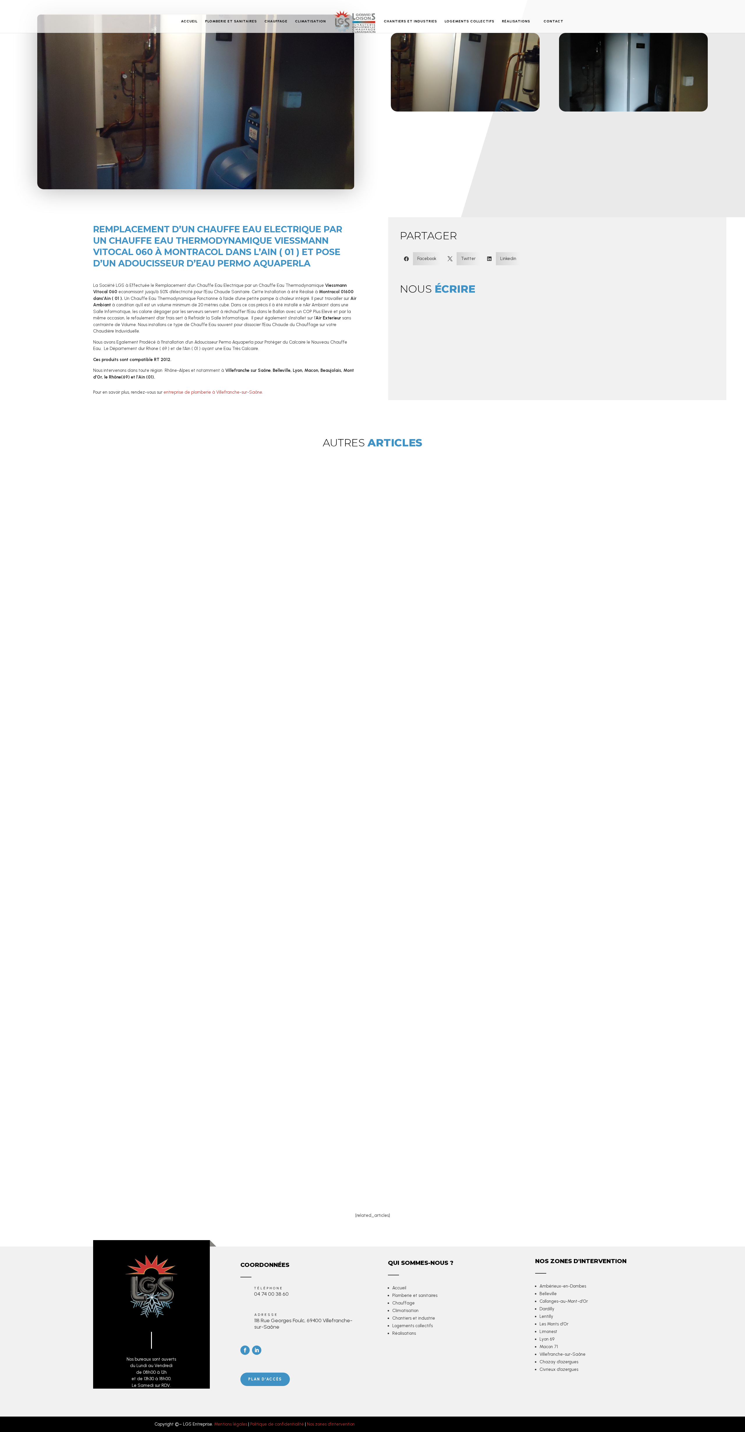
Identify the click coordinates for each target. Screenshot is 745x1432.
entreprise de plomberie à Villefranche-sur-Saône (213, 392)
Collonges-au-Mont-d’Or (564, 1301)
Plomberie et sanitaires (414, 1295)
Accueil (399, 1287)
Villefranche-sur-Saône (563, 1354)
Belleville (548, 1293)
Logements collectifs (412, 1325)
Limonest (548, 1331)
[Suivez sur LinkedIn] (256, 1350)
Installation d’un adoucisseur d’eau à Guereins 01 (175, 1152)
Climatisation (405, 1310)
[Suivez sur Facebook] (245, 1350)
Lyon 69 (547, 1339)
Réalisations (404, 1333)
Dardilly (547, 1308)
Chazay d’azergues (559, 1361)
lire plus (136, 1192)
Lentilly (546, 1316)
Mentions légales (230, 1424)
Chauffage (403, 1303)
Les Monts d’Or (554, 1324)
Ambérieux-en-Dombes (563, 1286)
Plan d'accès (265, 1379)
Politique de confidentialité (277, 1424)
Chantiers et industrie (413, 1318)
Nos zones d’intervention (331, 1424)
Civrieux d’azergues (559, 1369)
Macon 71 (549, 1346)
